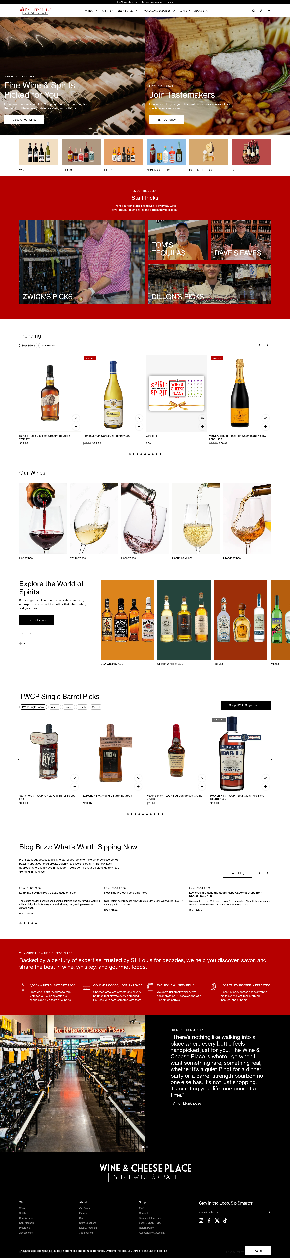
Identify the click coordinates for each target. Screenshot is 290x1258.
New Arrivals (48, 345)
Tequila (82, 707)
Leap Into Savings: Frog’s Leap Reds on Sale (47, 892)
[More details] (76, 418)
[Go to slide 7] (153, 454)
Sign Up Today (166, 119)
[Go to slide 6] (149, 454)
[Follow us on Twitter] (217, 1221)
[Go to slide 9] (160, 454)
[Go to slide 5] (145, 454)
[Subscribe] (267, 1212)
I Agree (258, 1250)
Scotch (68, 707)
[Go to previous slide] (259, 345)
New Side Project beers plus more (125, 892)
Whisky (54, 707)
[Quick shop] (76, 426)
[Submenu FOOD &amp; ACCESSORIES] (174, 11)
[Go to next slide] (267, 345)
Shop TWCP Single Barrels (245, 705)
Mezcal (96, 707)
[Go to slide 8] (157, 454)
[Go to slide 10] (162, 814)
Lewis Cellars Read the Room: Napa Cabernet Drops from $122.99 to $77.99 (225, 894)
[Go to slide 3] (137, 454)
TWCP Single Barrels (33, 707)
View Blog (237, 873)
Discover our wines (24, 119)
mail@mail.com (208, 1212)
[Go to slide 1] (129, 454)
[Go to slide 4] (141, 454)
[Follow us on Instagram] (201, 1221)
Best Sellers (28, 345)
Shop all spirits (37, 620)
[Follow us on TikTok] (225, 1221)
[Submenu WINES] (97, 11)
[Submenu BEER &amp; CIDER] (138, 11)
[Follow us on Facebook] (209, 1221)
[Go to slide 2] (133, 454)
